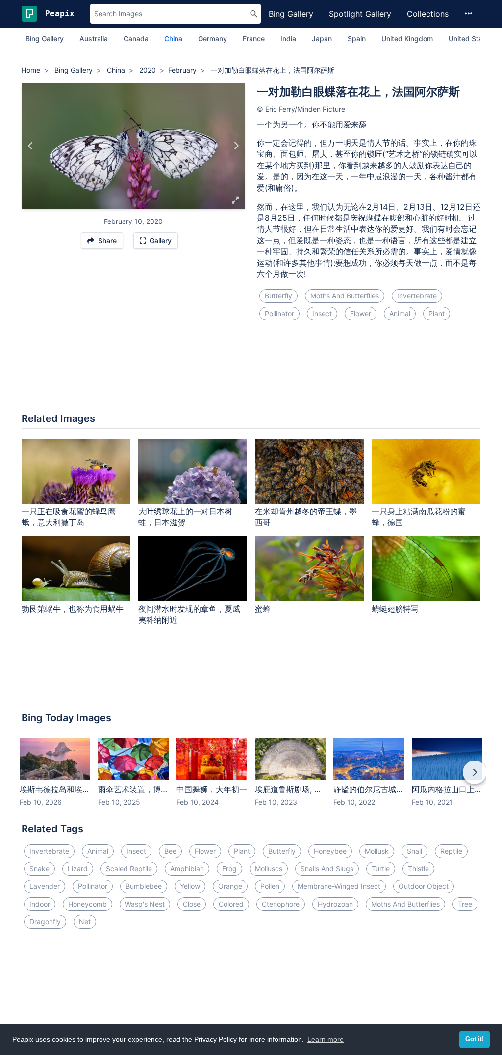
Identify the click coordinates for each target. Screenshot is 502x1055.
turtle (381, 868)
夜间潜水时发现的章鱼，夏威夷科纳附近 (189, 614)
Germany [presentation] (212, 38)
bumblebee (144, 886)
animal (399, 313)
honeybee (330, 851)
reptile (451, 851)
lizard (78, 868)
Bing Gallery (291, 14)
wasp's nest (145, 904)
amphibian (187, 868)
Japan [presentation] (322, 38)
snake (39, 868)
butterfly (278, 296)
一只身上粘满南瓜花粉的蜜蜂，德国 (419, 516)
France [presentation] (254, 38)
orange (230, 886)
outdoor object (424, 886)
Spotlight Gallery (360, 14)
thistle (418, 868)
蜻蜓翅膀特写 (395, 608)
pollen (269, 886)
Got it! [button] (474, 1039)
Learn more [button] (325, 1039)
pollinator (279, 313)
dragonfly (45, 921)
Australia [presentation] (93, 38)
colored (231, 904)
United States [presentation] (471, 38)
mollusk (377, 851)
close (192, 904)
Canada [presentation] (136, 38)
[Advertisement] (251, 372)
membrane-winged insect (339, 886)
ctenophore (281, 904)
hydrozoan (335, 904)
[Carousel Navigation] (251, 779)
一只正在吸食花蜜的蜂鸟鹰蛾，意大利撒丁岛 (69, 516)
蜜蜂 (263, 608)
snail (414, 851)
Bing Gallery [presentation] (44, 38)
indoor (39, 904)
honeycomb (87, 904)
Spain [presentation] (357, 38)
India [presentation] (288, 38)
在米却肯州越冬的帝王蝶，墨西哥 (306, 516)
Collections (428, 14)
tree (465, 904)
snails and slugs (327, 868)
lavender (44, 886)
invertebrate (417, 296)
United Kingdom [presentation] (407, 38)
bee (170, 851)
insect (322, 313)
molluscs (268, 868)
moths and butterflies (344, 296)
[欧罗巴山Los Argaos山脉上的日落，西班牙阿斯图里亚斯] (31, 145)
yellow (190, 886)
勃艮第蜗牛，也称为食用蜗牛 (73, 608)
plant (436, 313)
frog (229, 868)
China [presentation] (173, 38)
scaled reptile (129, 868)
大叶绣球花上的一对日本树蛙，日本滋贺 (185, 516)
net (85, 921)
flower (360, 313)
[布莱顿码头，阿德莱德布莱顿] (236, 145)
